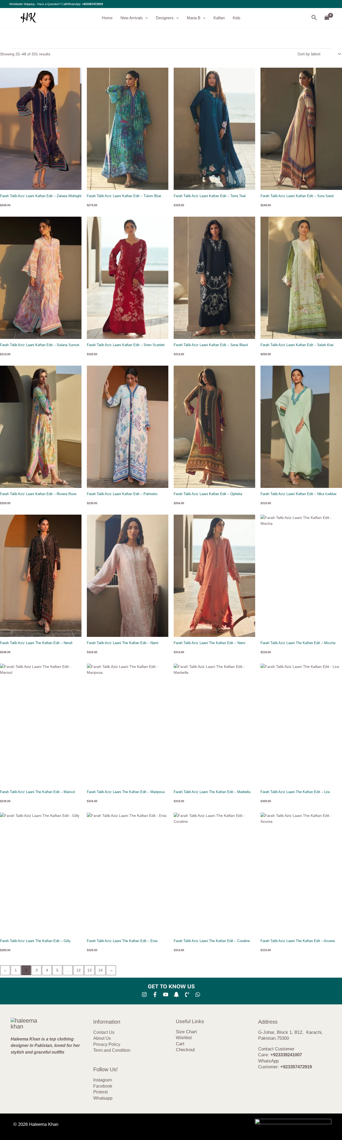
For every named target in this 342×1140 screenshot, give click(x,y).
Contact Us (103, 1032)
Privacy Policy (106, 1044)
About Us (102, 1038)
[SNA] (176, 994)
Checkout (185, 1049)
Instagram (102, 1080)
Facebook (102, 1086)
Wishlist (184, 1037)
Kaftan (219, 18)
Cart (180, 1043)
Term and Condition (111, 1050)
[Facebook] (155, 994)
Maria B (193, 18)
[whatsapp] (197, 994)
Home (107, 18)
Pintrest (100, 1092)
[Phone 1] (187, 994)
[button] (145, 18)
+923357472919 (92, 4)
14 (100, 970)
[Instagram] (144, 994)
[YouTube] (165, 994)
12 (78, 970)
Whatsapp (102, 1098)
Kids (236, 18)
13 (89, 970)
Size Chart (186, 1031)
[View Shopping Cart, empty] (326, 17)
